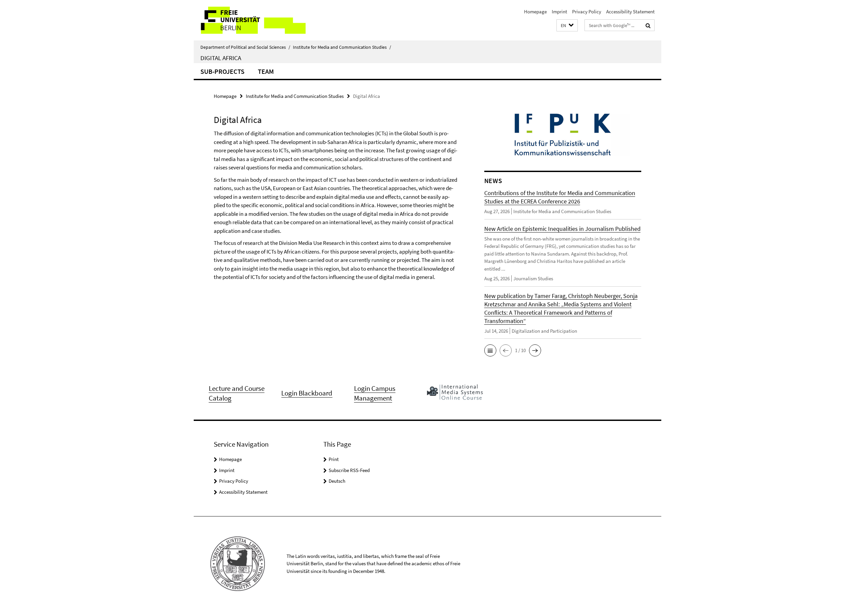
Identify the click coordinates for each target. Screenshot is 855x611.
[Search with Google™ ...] (648, 25)
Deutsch (337, 481)
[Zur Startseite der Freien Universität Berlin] (250, 20)
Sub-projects (222, 71)
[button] (567, 25)
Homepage (535, 11)
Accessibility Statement (630, 11)
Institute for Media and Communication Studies (342, 47)
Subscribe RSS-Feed (349, 470)
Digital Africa (220, 58)
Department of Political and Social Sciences (245, 47)
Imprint (559, 11)
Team (266, 71)
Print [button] (334, 459)
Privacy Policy (586, 11)
